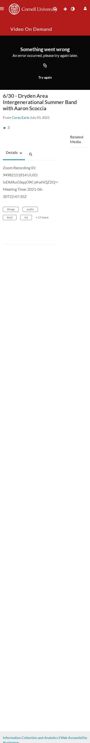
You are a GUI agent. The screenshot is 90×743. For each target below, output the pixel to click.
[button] (84, 7)
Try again (45, 77)
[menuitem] (55, 9)
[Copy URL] (45, 66)
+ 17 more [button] (42, 217)
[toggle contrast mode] (72, 9)
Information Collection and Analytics (30, 738)
